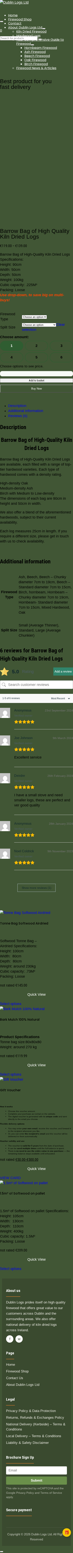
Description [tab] (17, 406)
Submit (36, 1480)
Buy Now (36, 388)
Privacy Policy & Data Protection (31, 1411)
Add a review (63, 671)
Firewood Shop (17, 1371)
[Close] (1, 1551)
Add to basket (36, 380)
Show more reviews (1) (36, 887)
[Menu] (1, 21)
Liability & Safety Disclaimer (27, 1443)
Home (10, 1365)
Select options (10, 1004)
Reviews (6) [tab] (17, 416)
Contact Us (14, 1378)
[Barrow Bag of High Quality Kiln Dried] (32, 97)
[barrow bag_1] (30, 160)
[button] (66, 1532)
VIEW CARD (10, 1178)
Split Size (7, 327)
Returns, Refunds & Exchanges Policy (35, 1418)
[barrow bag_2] (30, 165)
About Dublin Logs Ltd (22, 1385)
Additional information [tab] (25, 411)
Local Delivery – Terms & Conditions (33, 1436)
